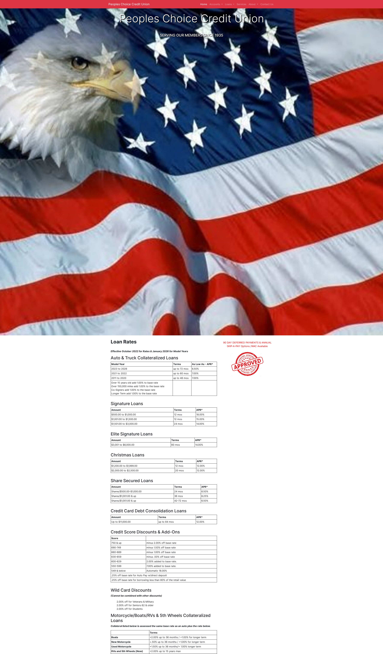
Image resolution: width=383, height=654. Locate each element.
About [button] (252, 4)
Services (241, 4)
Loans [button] (228, 4)
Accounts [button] (215, 4)
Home (204, 4)
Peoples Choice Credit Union (129, 4)
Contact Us (266, 4)
